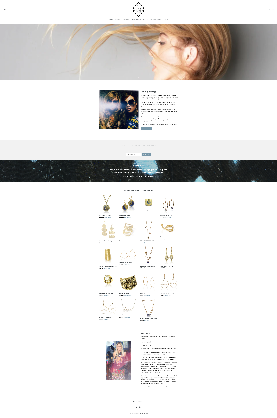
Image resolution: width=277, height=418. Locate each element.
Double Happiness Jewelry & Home (140, 413)
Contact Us (141, 401)
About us (145, 19)
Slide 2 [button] (138, 77)
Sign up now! (146, 128)
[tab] (138, 77)
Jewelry (117, 19)
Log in (166, 19)
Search (134, 401)
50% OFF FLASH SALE (156, 19)
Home (111, 19)
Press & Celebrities (136, 19)
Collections (125, 19)
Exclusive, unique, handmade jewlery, (138, 145)
